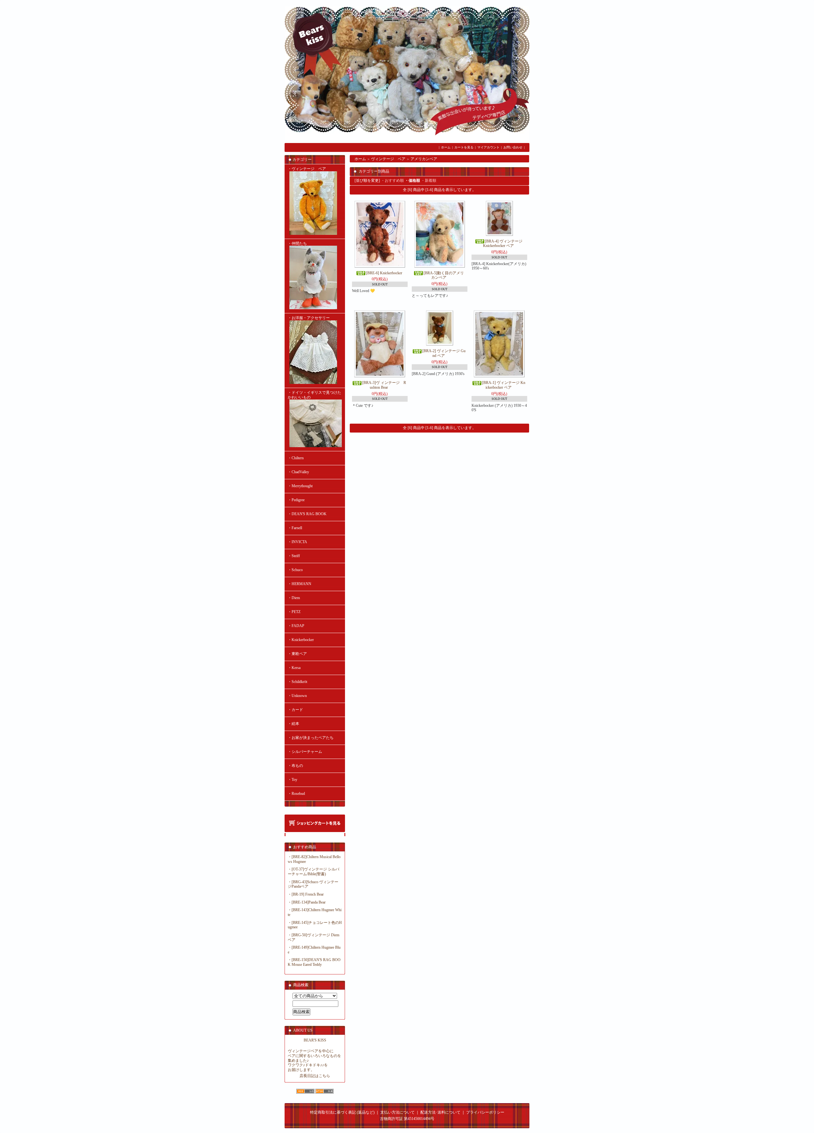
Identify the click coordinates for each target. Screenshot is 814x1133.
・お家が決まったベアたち (311, 737)
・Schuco (295, 570)
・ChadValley (298, 472)
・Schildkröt (297, 681)
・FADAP (296, 626)
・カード (295, 709)
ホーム (446, 147)
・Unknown (297, 695)
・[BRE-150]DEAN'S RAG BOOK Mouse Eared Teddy (314, 962)
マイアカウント (488, 147)
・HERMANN (299, 584)
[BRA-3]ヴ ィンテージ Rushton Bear (384, 385)
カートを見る (463, 147)
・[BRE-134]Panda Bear (307, 902)
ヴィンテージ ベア (388, 159)
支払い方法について (397, 1112)
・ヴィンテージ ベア (307, 169)
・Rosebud (296, 793)
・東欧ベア (297, 654)
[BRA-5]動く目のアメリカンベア (444, 275)
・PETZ (294, 612)
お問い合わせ (512, 147)
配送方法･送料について (440, 1112)
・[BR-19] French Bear (306, 894)
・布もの (295, 765)
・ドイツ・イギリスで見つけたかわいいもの (314, 394)
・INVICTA (297, 542)
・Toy (292, 779)
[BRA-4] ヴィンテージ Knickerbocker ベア (504, 243)
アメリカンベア (423, 159)
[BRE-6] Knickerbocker (384, 273)
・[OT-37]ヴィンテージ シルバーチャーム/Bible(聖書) (313, 871)
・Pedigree (296, 500)
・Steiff (294, 556)
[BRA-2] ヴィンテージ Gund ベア (444, 353)
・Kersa (294, 667)
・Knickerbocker (301, 640)
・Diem (294, 598)
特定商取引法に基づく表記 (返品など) (342, 1112)
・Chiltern (296, 458)
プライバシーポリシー (485, 1112)
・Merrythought (300, 486)
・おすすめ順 (392, 180)
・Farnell (295, 528)
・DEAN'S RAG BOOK (307, 514)
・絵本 (293, 723)
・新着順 (428, 180)
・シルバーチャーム (305, 751)
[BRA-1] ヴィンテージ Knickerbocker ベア (503, 385)
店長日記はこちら (315, 1076)
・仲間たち (297, 243)
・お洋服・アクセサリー (309, 318)
